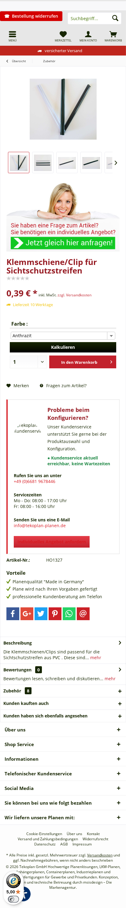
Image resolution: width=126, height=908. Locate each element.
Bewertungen (17, 670)
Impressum (82, 844)
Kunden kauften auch (26, 703)
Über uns (74, 833)
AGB (64, 844)
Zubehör (16, 691)
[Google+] (26, 613)
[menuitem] (12, 36)
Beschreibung (17, 643)
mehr (95, 657)
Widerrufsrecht (95, 839)
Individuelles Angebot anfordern (51, 542)
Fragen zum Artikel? (66, 385)
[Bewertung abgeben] (63, 285)
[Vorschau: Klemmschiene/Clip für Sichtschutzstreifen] (18, 162)
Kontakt (93, 833)
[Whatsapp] (69, 613)
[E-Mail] (83, 613)
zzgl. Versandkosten (74, 295)
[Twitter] (41, 613)
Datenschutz (45, 844)
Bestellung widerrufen (35, 16)
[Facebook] (12, 613)
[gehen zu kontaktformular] (63, 214)
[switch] (13, 899)
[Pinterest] (55, 613)
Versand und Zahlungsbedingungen (48, 839)
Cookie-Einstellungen (44, 833)
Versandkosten (100, 855)
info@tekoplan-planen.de (40, 525)
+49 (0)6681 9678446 (34, 481)
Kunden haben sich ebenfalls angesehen (45, 716)
